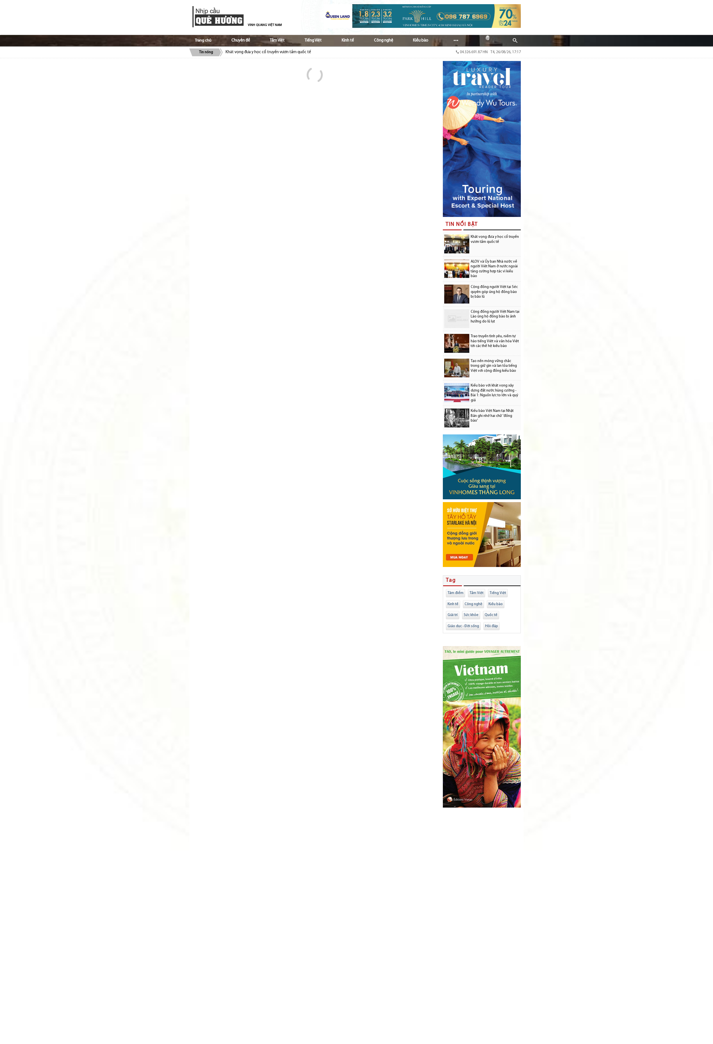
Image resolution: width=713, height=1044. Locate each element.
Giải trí (453, 615)
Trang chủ (203, 40)
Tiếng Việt (498, 593)
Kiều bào (496, 604)
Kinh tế (453, 604)
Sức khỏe (471, 615)
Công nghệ (473, 604)
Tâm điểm (455, 593)
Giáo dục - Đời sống (463, 626)
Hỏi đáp (491, 626)
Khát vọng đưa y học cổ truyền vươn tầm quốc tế (268, 52)
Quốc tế (491, 615)
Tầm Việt (477, 593)
